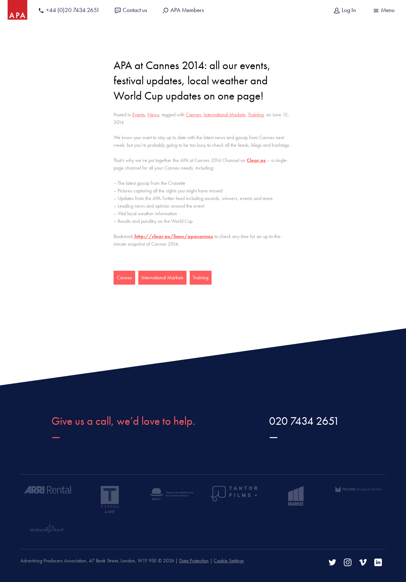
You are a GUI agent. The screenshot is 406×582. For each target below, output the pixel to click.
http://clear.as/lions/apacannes (173, 236)
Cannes (193, 114)
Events (138, 114)
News (153, 114)
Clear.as (256, 160)
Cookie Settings (229, 560)
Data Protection (194, 560)
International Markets (225, 114)
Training (256, 114)
